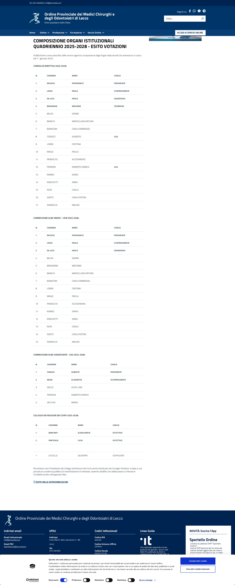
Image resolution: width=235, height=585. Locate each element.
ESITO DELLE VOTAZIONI (52, 482)
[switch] (86, 580)
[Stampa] (203, 19)
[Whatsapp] (194, 11)
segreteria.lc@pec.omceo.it (15, 546)
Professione (58, 32)
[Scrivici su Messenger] (199, 11)
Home (32, 32)
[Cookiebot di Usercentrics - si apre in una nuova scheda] (32, 580)
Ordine (43, 32)
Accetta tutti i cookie (198, 561)
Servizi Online (94, 32)
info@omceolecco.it (12, 539)
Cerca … (169, 18)
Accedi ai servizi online (190, 32)
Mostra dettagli (145, 580)
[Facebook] (190, 11)
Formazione (76, 32)
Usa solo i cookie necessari (198, 569)
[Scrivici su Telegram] (204, 11)
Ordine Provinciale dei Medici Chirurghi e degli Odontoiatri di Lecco (79, 18)
